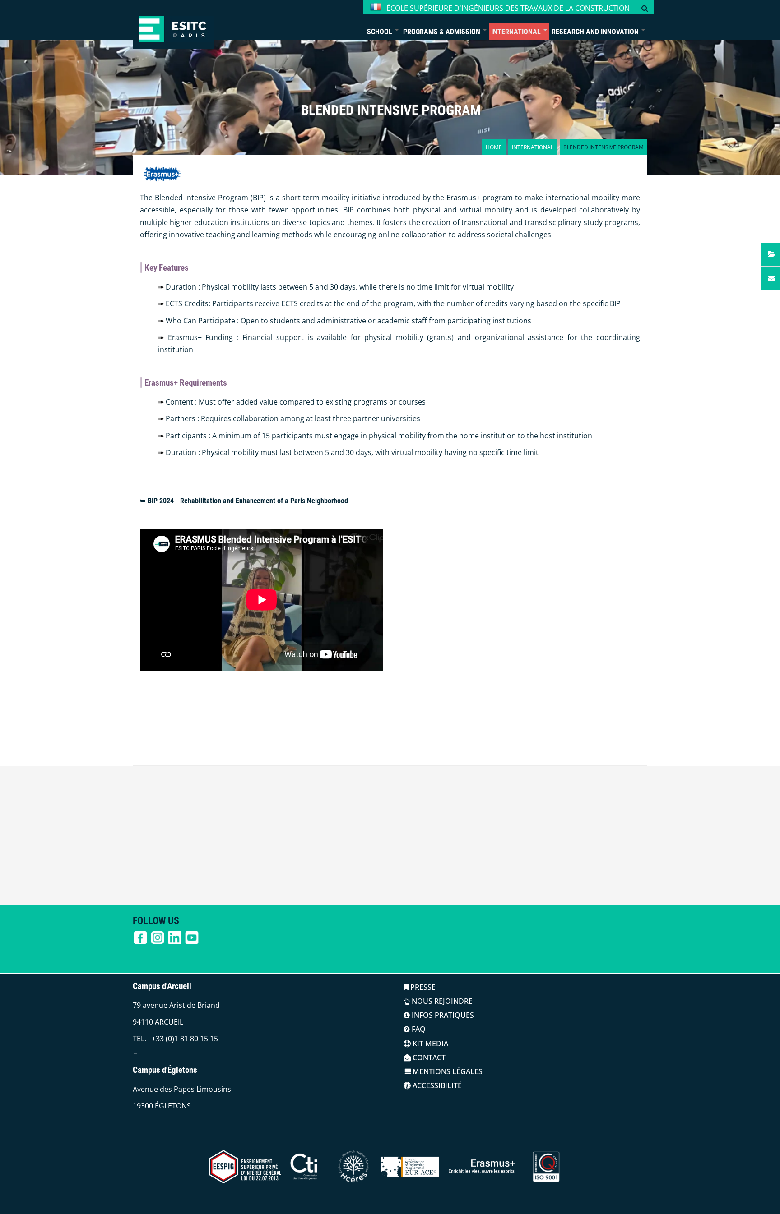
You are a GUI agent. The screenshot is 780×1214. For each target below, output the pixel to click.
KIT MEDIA (429, 1043)
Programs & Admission (442, 32)
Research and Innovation (596, 32)
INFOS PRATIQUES (442, 1015)
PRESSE (422, 987)
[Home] (173, 24)
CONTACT (428, 1057)
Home (494, 147)
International (517, 32)
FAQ (418, 1029)
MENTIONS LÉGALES (447, 1071)
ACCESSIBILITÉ (436, 1085)
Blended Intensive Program (391, 110)
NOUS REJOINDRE (441, 1001)
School (380, 32)
